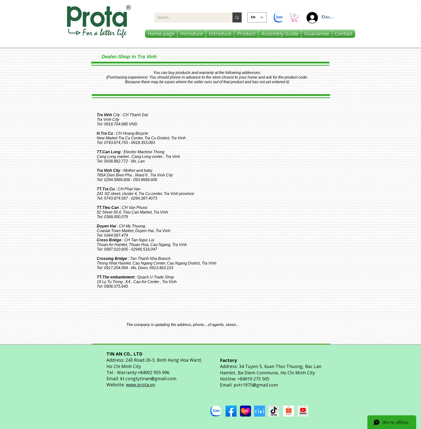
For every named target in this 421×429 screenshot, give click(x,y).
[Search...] (237, 17)
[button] (294, 17)
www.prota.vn (140, 385)
